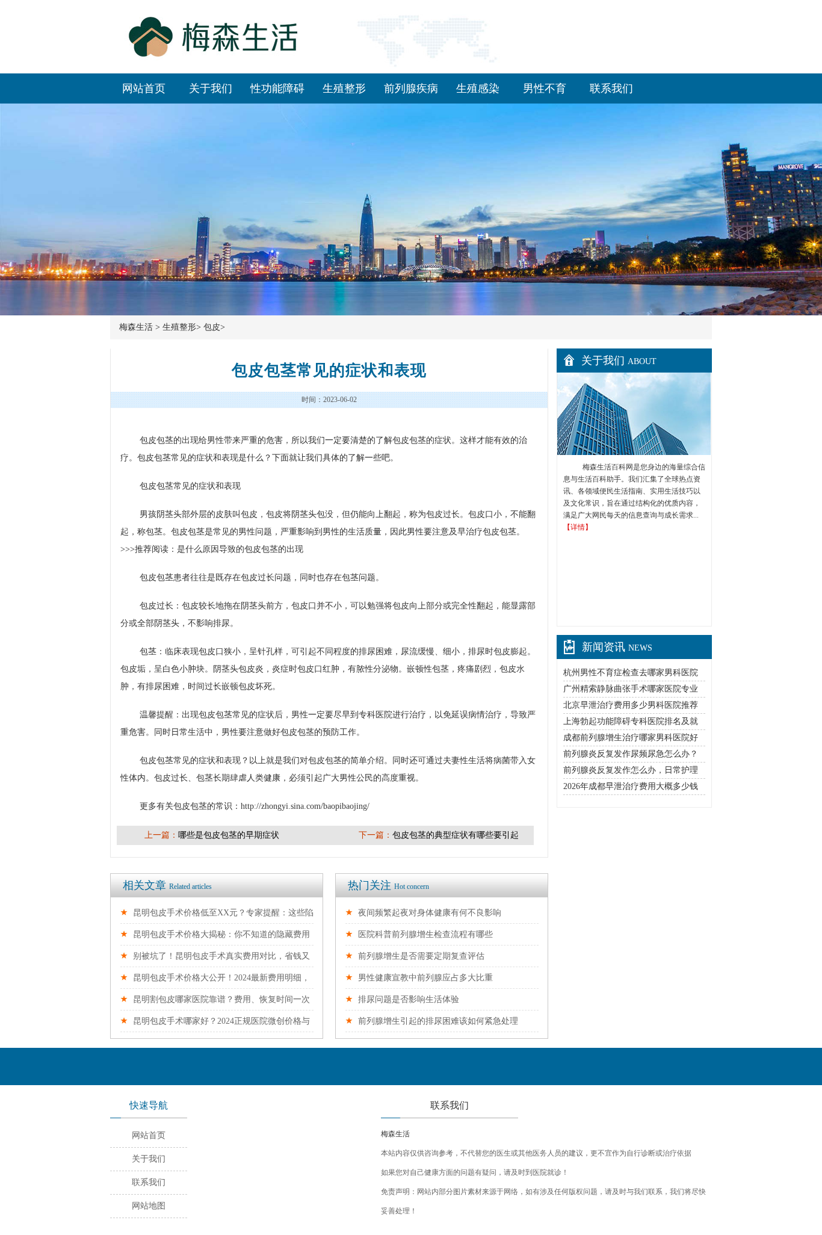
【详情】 (577, 527)
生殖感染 (477, 88)
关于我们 (210, 88)
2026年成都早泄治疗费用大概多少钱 (630, 786)
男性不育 (544, 88)
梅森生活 (136, 327)
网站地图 (148, 1205)
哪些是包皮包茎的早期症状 (228, 835)
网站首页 (143, 88)
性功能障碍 (277, 88)
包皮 (211, 327)
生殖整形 (344, 88)
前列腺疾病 (411, 88)
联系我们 (611, 88)
